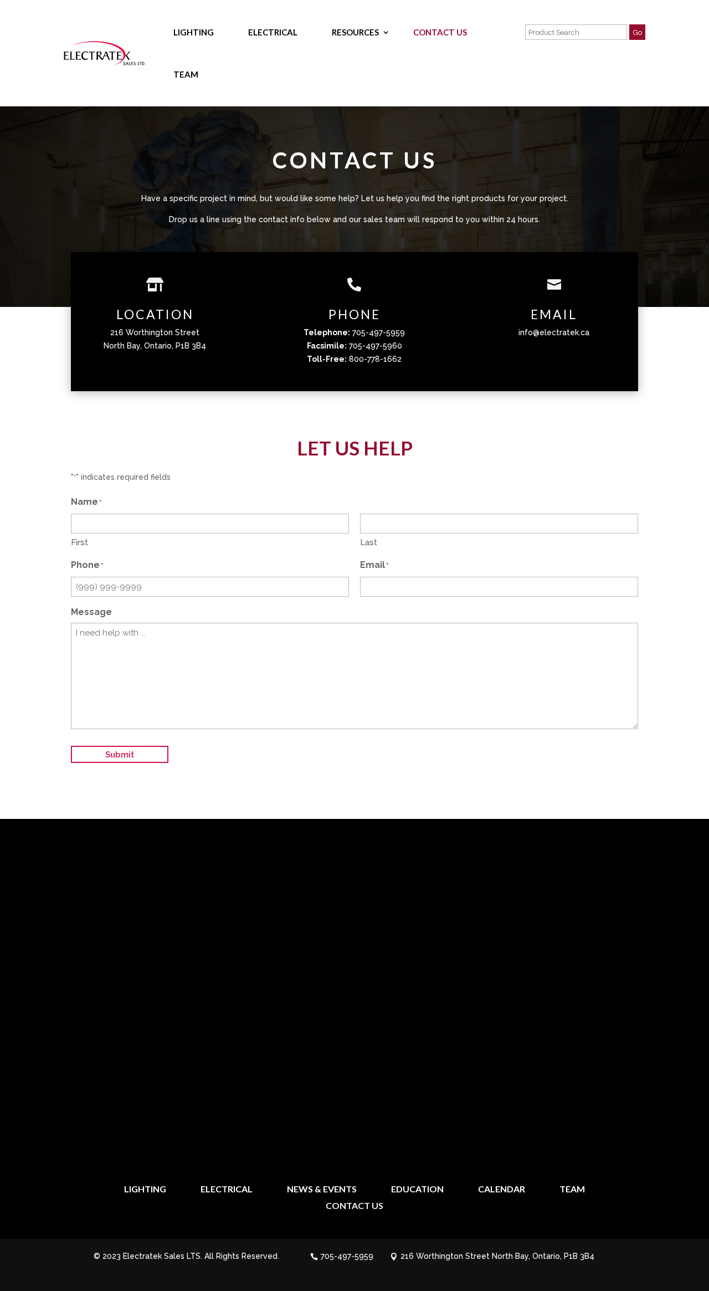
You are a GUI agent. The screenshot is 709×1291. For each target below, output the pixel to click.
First (79, 542)
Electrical (272, 32)
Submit (119, 755)
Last (368, 542)
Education (417, 1189)
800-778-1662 (375, 359)
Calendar (501, 1189)
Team (185, 74)
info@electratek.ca (553, 332)
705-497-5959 (378, 332)
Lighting (193, 32)
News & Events (322, 1189)
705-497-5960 (375, 345)
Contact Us (440, 32)
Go (637, 32)
